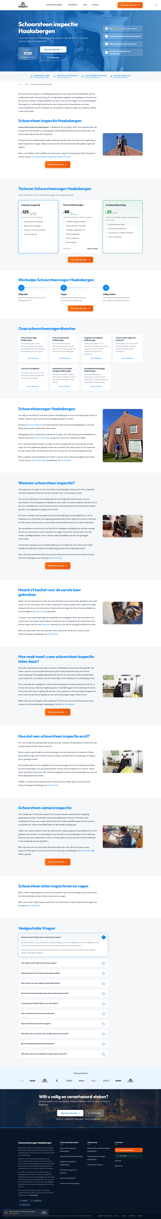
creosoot (39, 611)
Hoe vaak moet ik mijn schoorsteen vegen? (39, 963)
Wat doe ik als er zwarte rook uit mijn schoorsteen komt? (45, 1033)
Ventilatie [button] (72, 4)
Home (20, 84)
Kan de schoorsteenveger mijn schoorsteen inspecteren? (45, 993)
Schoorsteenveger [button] (54, 4)
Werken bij (118, 1166)
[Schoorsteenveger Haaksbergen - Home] (22, 5)
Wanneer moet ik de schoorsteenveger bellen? (40, 973)
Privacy (117, 1216)
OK (44, 1213)
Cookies (124, 1216)
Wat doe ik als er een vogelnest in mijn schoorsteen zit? (44, 1054)
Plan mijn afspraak (129, 5)
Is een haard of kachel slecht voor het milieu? (39, 1003)
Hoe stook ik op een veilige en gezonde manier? (41, 983)
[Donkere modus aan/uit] (156, 5)
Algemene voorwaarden (105, 1216)
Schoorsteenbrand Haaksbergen (71, 1156)
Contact (95, 4)
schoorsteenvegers (42, 438)
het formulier (66, 156)
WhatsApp (54, 57)
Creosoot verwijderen (67, 1178)
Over (85, 4)
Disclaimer (132, 1216)
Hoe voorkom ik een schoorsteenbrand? (37, 1013)
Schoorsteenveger (38, 460)
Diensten (26, 84)
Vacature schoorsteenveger (70, 1183)
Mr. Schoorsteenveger (60, 1216)
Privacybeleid (13, 1214)
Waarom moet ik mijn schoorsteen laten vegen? (41, 937)
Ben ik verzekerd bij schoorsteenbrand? (37, 1044)
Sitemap (140, 1216)
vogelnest (46, 624)
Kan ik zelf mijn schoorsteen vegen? (36, 1023)
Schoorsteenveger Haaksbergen (44, 156)
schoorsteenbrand (35, 425)
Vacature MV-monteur (95, 1165)
